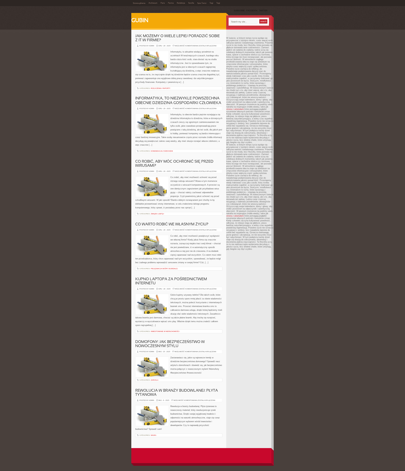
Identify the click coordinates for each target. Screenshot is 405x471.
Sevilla (191, 3)
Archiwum (153, 3)
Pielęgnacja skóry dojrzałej (164, 268)
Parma (171, 3)
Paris (163, 3)
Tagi (211, 3)
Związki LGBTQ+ (157, 214)
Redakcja (181, 3)
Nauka (153, 435)
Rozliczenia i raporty (160, 88)
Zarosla (154, 380)
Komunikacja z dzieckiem (162, 151)
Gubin (139, 20)
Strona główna (139, 3)
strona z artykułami (235, 109)
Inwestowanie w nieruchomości (165, 331)
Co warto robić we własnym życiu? (171, 224)
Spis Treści (201, 3)
